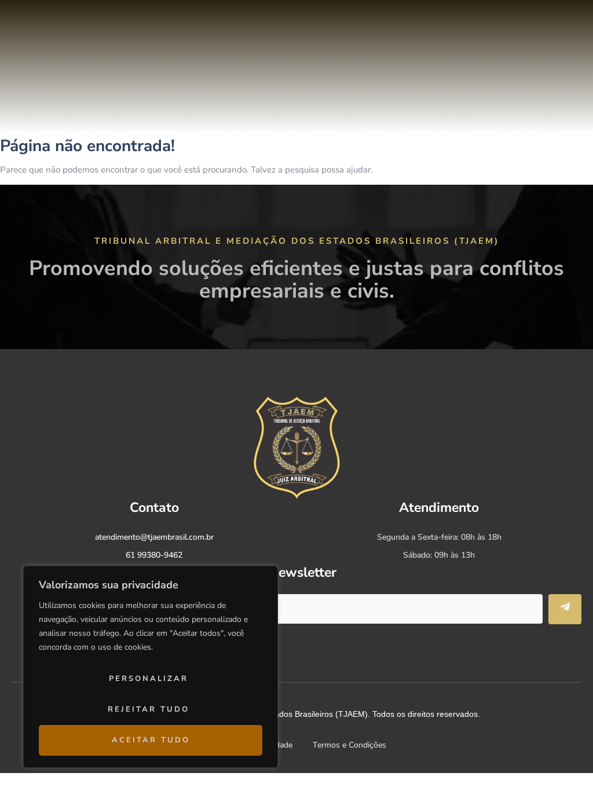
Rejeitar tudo (148, 709)
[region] (150, 667)
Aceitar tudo (151, 740)
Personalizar (148, 678)
